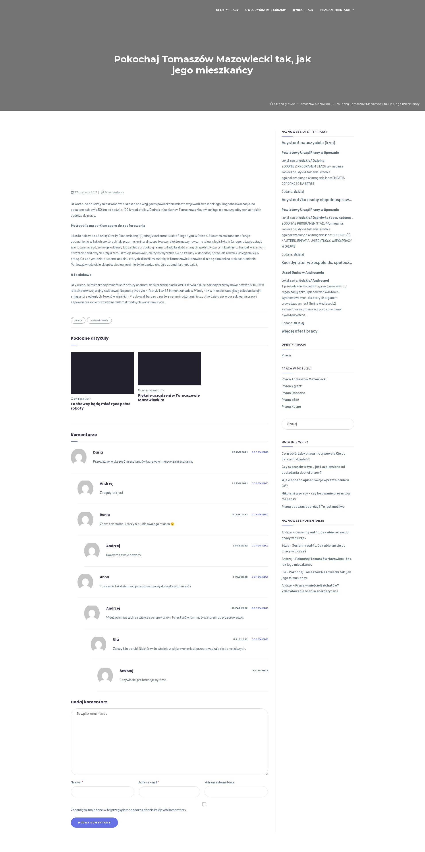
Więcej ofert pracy (299, 331)
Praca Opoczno (293, 393)
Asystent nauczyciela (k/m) (308, 142)
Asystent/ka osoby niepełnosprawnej (318, 199)
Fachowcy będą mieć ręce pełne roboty (100, 406)
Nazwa (77, 782)
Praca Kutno (291, 407)
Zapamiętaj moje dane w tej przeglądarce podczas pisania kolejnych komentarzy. (129, 810)
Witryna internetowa (219, 782)
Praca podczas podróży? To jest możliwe (313, 507)
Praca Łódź (290, 400)
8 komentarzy (114, 192)
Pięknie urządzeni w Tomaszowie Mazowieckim (169, 397)
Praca (286, 355)
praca (78, 320)
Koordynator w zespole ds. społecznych (318, 262)
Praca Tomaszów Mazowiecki (304, 379)
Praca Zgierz (292, 386)
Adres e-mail (149, 782)
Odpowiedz (260, 452)
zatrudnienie (99, 320)
